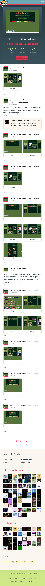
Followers (9, 523)
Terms (22, 581)
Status (14, 581)
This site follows (13, 470)
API (36, 578)
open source (18, 573)
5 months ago (13, 104)
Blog (30, 578)
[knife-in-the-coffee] (6, 69)
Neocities (9, 573)
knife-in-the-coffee (18, 67)
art (11, 562)
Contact (30, 581)
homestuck (31, 562)
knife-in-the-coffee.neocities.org (22, 43)
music (6, 562)
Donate (18, 578)
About (9, 578)
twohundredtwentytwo (20, 102)
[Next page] (29, 441)
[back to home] (4, 3)
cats (16, 562)
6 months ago (13, 344)
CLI (24, 578)
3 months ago (13, 70)
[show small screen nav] (42, 2)
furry (23, 562)
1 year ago (12, 376)
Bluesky (35, 573)
